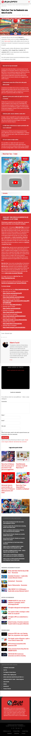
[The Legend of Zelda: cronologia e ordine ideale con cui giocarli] (4, 613)
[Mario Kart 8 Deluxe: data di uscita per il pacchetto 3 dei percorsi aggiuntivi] (8, 461)
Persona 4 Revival (7, 688)
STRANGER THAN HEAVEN (8, 667)
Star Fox (5, 670)
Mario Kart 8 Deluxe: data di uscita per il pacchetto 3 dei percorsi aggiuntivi (7, 466)
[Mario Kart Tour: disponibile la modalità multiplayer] (23, 482)
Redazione (16, 733)
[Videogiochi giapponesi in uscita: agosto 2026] (15, 513)
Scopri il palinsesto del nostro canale (15, 370)
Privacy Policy (16, 731)
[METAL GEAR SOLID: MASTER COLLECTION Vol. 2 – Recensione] (4, 573)
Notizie (14, 4)
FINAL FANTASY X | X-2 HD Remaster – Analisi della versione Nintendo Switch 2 (18, 590)
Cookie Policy (25, 731)
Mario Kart (5, 337)
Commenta (4, 401)
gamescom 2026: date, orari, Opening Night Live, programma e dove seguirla (18, 634)
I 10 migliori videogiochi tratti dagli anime (18, 607)
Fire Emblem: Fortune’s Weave (9, 672)
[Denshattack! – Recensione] (4, 583)
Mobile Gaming (26, 15)
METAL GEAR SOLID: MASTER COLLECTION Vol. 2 (13, 677)
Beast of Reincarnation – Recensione (17, 585)
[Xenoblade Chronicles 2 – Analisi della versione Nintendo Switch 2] (4, 578)
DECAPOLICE (6, 686)
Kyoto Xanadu (6, 681)
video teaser (7, 237)
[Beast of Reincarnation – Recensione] (4, 587)
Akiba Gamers (4, 4)
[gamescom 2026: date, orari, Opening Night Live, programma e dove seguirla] (4, 635)
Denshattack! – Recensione (15, 581)
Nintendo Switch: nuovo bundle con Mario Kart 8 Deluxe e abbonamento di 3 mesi (8, 488)
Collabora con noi (7, 731)
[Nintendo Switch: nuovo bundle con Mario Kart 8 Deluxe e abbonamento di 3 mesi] (8, 482)
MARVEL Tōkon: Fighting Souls (9, 674)
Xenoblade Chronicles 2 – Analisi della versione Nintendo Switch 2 (18, 577)
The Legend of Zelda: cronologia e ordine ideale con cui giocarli (18, 612)
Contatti (23, 733)
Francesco (5, 526)
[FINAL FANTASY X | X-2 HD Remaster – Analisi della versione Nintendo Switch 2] (4, 591)
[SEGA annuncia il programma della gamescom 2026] (4, 645)
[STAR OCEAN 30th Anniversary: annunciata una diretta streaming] (4, 656)
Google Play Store (6, 244)
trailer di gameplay (17, 237)
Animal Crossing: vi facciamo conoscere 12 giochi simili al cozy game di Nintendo (18, 623)
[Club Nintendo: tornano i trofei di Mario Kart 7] (23, 461)
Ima (4, 534)
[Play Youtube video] (15, 165)
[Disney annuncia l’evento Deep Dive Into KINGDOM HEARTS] (4, 650)
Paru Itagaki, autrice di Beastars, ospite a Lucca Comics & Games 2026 (19, 639)
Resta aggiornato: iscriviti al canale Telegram (12, 18)
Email (2, 420)
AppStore (27, 242)
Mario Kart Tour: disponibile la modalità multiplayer (22, 487)
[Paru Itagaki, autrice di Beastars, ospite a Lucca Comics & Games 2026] (4, 640)
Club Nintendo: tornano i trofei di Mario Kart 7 (21, 465)
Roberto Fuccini (5, 15)
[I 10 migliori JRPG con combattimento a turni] (4, 618)
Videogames (9, 4)
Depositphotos (20, 724)
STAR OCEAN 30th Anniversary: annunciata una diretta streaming (17, 655)
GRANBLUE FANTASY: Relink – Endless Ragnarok (13, 679)
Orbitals (5, 684)
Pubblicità (9, 733)
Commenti (19, 15)
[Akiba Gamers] (9, 2)
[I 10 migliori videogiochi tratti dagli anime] (4, 609)
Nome (2, 415)
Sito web (3, 426)
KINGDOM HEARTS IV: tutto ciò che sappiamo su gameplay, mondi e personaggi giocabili (16, 602)
